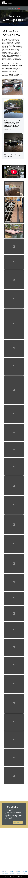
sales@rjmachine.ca (14, 866)
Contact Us (17, 822)
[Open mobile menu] (25, 3)
